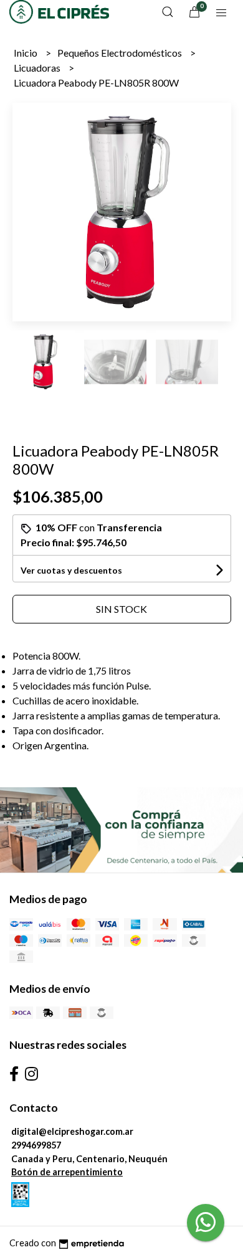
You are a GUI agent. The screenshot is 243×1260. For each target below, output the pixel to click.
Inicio (26, 53)
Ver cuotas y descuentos (71, 570)
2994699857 (36, 1145)
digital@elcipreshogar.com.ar (72, 1131)
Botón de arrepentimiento (67, 1172)
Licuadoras (38, 67)
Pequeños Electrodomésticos (120, 53)
